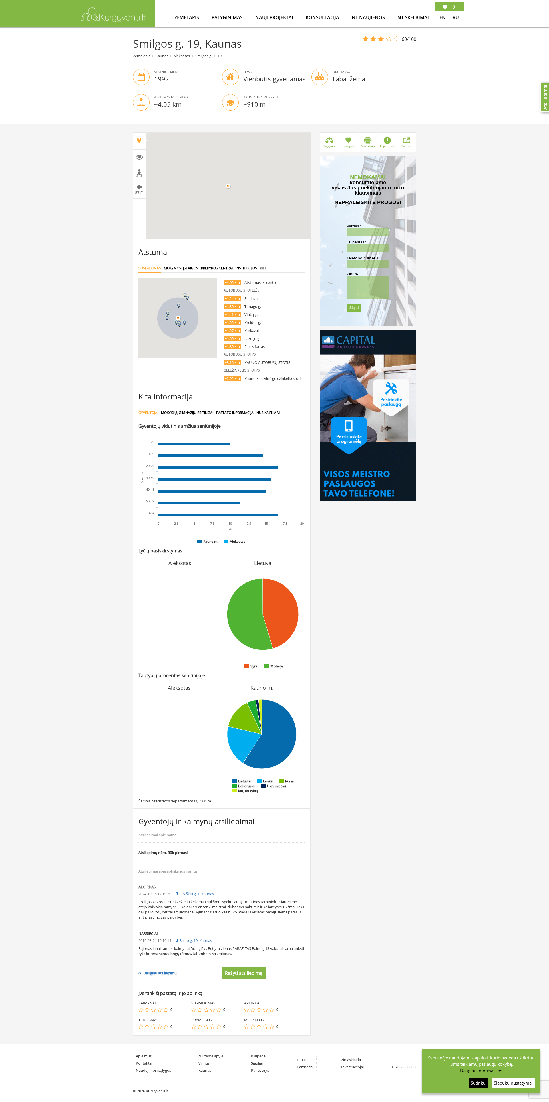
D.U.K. (302, 1059)
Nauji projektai (274, 17)
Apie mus (144, 1056)
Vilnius (204, 1063)
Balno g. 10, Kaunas (195, 940)
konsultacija (323, 17)
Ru (456, 17)
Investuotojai (352, 1066)
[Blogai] (147, 1010)
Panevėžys (260, 1070)
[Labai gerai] (166, 1010)
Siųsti (354, 308)
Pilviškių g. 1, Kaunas (196, 893)
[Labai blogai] (141, 1010)
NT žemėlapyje (210, 1056)
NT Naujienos (369, 17)
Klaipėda (258, 1056)
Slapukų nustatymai (513, 1083)
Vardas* (354, 226)
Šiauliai (257, 1063)
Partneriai (305, 1066)
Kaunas (162, 55)
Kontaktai (144, 1063)
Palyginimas (228, 17)
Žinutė (352, 274)
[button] (176, 322)
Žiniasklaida (351, 1059)
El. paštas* (356, 242)
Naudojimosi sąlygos (153, 1070)
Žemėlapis (187, 17)
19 (220, 55)
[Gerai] (159, 1010)
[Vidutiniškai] (153, 1010)
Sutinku (478, 1083)
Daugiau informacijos (481, 1070)
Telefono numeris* (363, 258)
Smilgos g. (203, 55)
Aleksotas (182, 55)
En (442, 17)
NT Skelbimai (413, 17)
